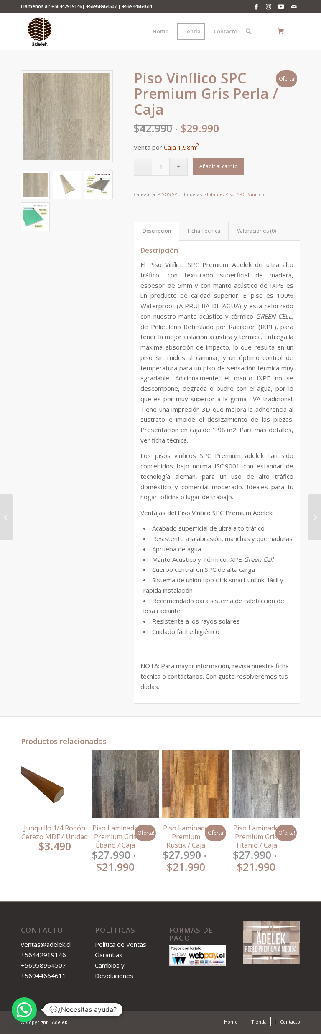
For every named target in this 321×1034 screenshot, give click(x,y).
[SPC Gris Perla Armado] (67, 116)
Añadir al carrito (218, 166)
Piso (229, 194)
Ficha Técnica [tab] (204, 230)
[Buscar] (248, 31)
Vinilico (256, 194)
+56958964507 (101, 6)
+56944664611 (137, 6)
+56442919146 (66, 6)
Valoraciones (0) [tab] (256, 230)
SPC (241, 194)
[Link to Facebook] (256, 6)
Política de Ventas (120, 944)
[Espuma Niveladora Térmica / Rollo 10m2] (314, 517)
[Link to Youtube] (281, 6)
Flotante (213, 194)
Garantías (108, 955)
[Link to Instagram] (268, 6)
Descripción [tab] (157, 230)
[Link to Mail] (294, 6)
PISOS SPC (169, 194)
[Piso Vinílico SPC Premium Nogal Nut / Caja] (6, 517)
